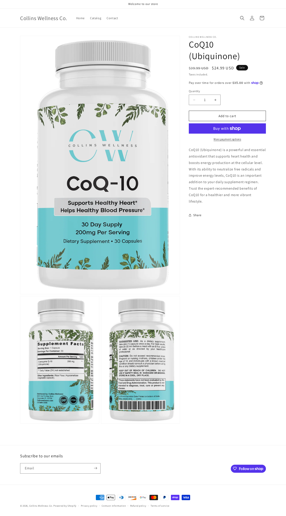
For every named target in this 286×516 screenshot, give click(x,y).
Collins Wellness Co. (41, 505)
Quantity (194, 91)
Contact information (114, 505)
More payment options (227, 139)
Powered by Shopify (64, 505)
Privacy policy (89, 505)
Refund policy (138, 505)
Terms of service (160, 505)
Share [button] (197, 215)
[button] (242, 18)
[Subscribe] (95, 468)
